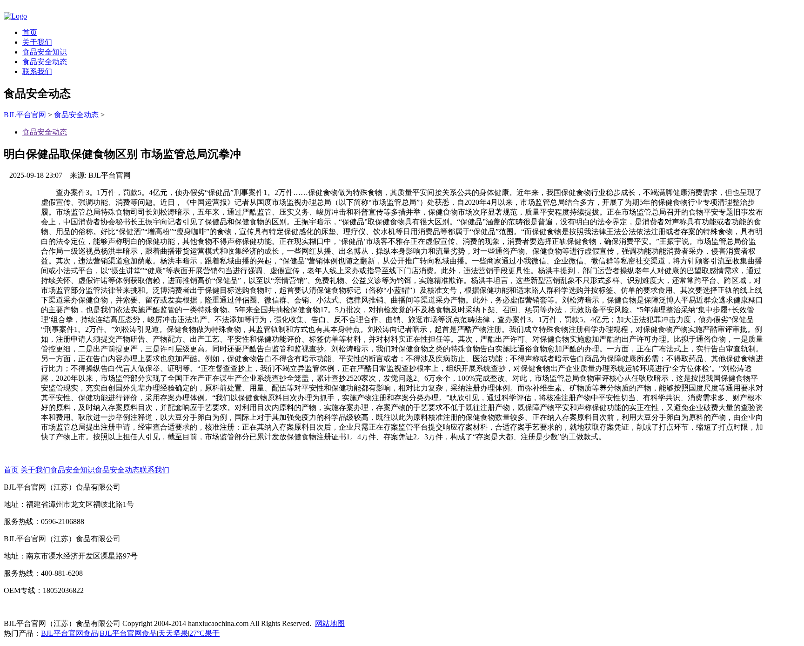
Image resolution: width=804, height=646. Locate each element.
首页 (29, 32)
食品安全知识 (44, 52)
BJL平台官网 (25, 115)
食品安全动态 (44, 62)
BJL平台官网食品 (69, 633)
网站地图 (330, 623)
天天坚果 (173, 633)
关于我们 (37, 42)
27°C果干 (204, 633)
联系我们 (37, 71)
